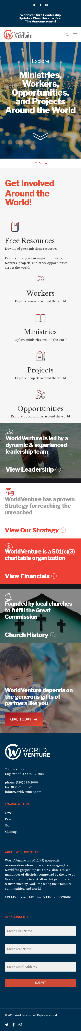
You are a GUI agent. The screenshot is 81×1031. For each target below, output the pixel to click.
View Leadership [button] (30, 469)
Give (8, 813)
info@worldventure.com (23, 792)
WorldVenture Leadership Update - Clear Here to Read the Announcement (40, 18)
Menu (43, 163)
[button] (75, 35)
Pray (8, 819)
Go (7, 825)
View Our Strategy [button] (32, 530)
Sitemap (11, 832)
